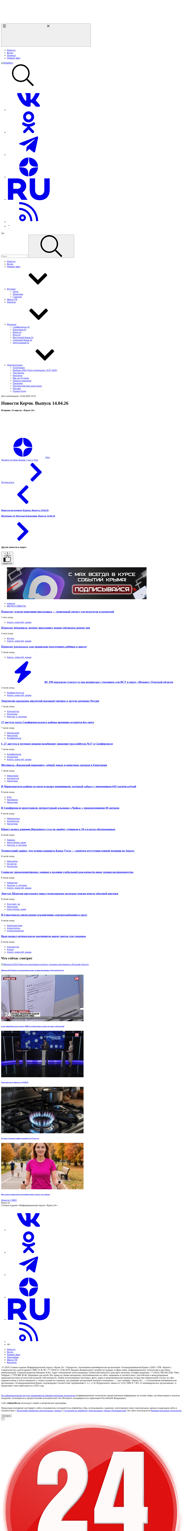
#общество (12, 882)
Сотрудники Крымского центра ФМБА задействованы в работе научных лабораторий (32, 1026)
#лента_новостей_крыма (19, 622)
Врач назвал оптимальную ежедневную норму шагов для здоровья (43, 936)
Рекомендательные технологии (166, 1410)
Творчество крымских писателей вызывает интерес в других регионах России (50, 700)
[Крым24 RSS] (28, 221)
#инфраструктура (15, 692)
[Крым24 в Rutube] (28, 199)
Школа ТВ (12, 1360)
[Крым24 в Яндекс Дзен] (28, 177)
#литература (13, 711)
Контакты (12, 1362)
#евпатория (12, 775)
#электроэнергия (15, 930)
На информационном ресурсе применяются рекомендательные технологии (38, 1395)
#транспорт (12, 757)
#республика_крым (16, 842)
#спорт (10, 949)
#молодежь (12, 735)
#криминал (12, 799)
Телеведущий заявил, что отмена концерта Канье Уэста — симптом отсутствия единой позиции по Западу (68, 850)
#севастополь (13, 928)
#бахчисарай (13, 733)
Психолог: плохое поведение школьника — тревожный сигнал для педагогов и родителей (57, 611)
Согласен (6, 1416)
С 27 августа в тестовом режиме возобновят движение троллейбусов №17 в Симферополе (57, 743)
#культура (12, 864)
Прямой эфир (13, 1354)
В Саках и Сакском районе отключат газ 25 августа (20, 1138)
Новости (11, 1349)
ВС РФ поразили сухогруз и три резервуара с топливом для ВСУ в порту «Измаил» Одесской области (109, 682)
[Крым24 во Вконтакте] (28, 110)
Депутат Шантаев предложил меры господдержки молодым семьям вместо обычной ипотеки (59, 893)
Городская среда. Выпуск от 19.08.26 (14, 1082)
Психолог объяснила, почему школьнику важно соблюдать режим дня (45, 627)
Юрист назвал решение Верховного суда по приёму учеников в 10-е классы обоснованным (58, 829)
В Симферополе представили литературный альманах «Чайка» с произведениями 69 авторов (60, 807)
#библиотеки (13, 818)
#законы (11, 840)
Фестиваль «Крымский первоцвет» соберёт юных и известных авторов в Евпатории (54, 765)
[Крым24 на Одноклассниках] (28, 132)
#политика (12, 714)
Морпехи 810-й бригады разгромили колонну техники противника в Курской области (32, 970)
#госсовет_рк (13, 904)
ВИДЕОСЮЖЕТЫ (16, 606)
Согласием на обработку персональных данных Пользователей (95, 1410)
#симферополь (14, 738)
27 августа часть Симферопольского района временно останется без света (47, 722)
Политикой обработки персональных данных (39, 1410)
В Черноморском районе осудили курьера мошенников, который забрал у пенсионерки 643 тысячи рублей (68, 786)
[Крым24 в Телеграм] (28, 154)
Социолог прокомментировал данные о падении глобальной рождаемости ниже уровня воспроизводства (67, 872)
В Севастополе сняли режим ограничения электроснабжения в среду (44, 914)
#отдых (10, 638)
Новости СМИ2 (9, 1200)
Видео (10, 1352)
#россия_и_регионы (17, 716)
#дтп (9, 797)
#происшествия (14, 925)
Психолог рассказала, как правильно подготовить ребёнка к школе (44, 646)
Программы (13, 1357)
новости (11, 603)
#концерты (12, 861)
